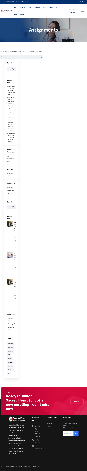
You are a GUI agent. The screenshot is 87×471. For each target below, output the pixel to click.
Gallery (44, 7)
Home (15, 7)
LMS (9, 355)
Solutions (10, 366)
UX (9, 373)
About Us (22, 7)
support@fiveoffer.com (24, 1)
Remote (10, 362)
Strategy (11, 191)
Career (51, 7)
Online (10, 358)
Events (29, 7)
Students (11, 194)
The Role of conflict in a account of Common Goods (11, 137)
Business (10, 343)
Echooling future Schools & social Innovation (11, 102)
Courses (10, 347)
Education (11, 187)
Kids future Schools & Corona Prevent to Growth (11, 90)
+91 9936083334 (10, 1)
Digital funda (35, 466)
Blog (15, 14)
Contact (22, 14)
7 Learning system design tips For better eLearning (11, 113)
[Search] (40, 57)
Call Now (76, 401)
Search (9, 63)
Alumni (57, 7)
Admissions (37, 7)
